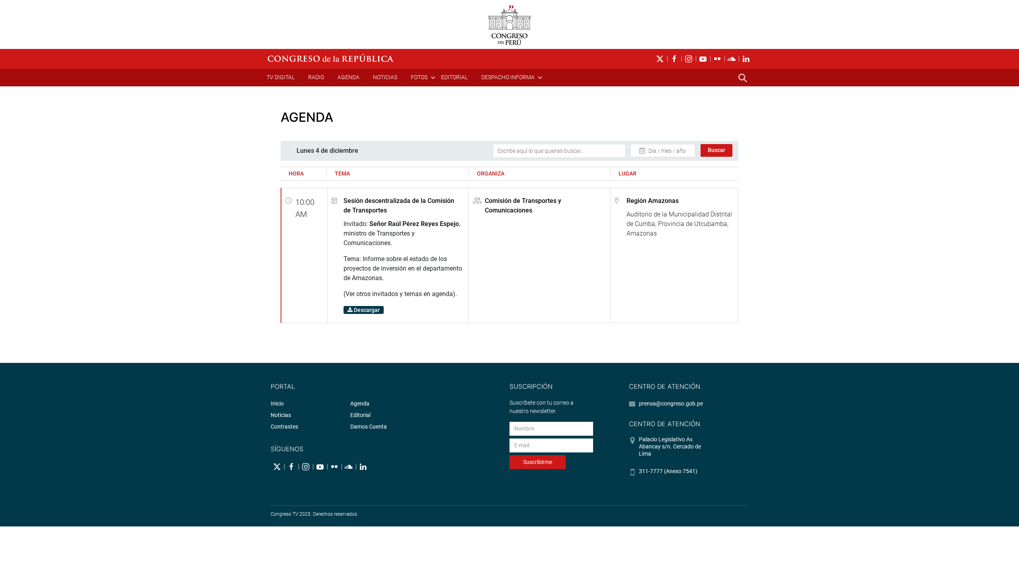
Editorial (454, 77)
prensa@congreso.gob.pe (671, 403)
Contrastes (284, 426)
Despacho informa (508, 77)
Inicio (277, 403)
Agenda (348, 77)
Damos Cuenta (368, 426)
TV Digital (281, 77)
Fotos (419, 77)
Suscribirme (537, 462)
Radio (316, 77)
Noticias (385, 77)
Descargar (366, 310)
